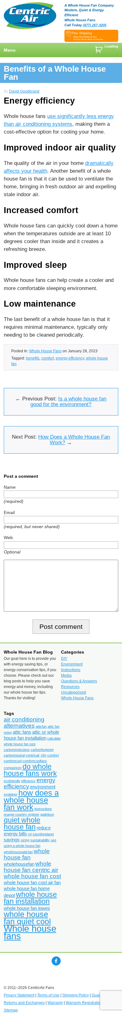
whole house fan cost (32, 876)
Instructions (70, 670)
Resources (70, 687)
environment (42, 786)
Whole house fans (30, 932)
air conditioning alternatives (24, 722)
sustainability (40, 840)
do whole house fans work (30, 769)
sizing (25, 840)
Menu (10, 50)
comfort (47, 358)
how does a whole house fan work (31, 800)
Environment (72, 664)
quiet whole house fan (22, 823)
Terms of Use (48, 995)
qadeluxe (47, 814)
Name (10, 487)
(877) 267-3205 (94, 25)
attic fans (22, 732)
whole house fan (27, 854)
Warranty (55, 1003)
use (53, 840)
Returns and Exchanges (24, 1003)
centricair (33, 755)
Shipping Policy (75, 995)
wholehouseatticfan (18, 852)
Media (66, 675)
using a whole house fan (22, 846)
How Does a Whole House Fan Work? (74, 440)
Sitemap (11, 1010)
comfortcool (13, 761)
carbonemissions (17, 750)
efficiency (28, 781)
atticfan (41, 726)
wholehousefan (19, 864)
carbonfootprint (42, 750)
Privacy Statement (19, 995)
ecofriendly (12, 781)
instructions (43, 809)
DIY (64, 658)
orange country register (21, 814)
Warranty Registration (84, 1003)
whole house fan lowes (27, 908)
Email (9, 512)
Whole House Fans (45, 351)
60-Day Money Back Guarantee (88, 39)
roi (30, 834)
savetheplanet (43, 834)
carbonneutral (14, 755)
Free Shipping (82, 33)
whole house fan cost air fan (32, 882)
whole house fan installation (30, 897)
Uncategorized (73, 692)
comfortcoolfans (35, 761)
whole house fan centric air (31, 866)
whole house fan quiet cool (27, 918)
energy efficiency (70, 358)
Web (8, 537)
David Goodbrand (24, 91)
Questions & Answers (79, 681)
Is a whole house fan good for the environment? (68, 401)
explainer (11, 794)
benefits (32, 358)
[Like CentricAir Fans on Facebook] (56, 961)
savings (12, 839)
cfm (43, 755)
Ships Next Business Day (85, 37)
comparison (13, 768)
